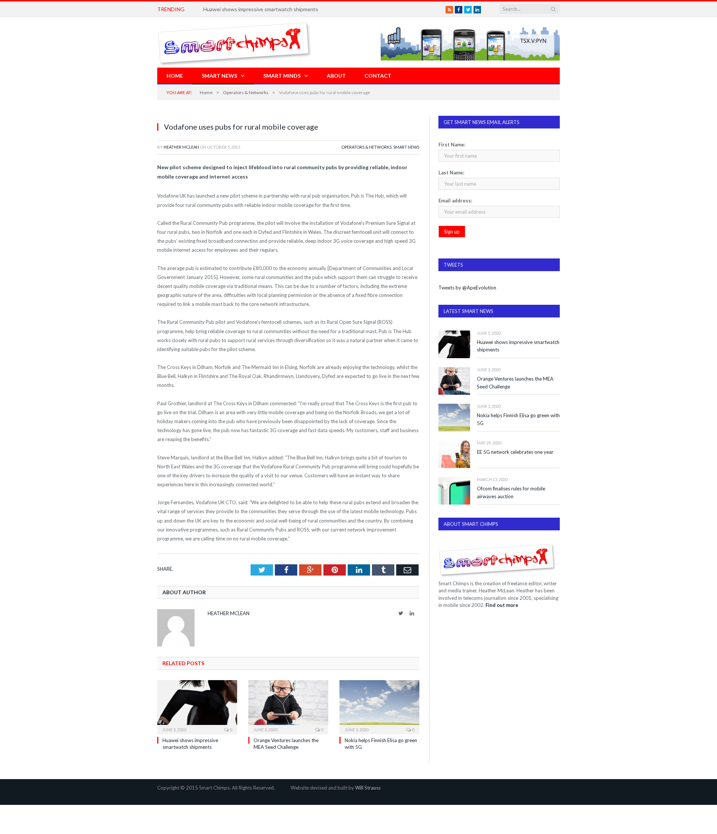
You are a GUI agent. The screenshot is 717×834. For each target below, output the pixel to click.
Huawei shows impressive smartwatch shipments (518, 346)
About (336, 75)
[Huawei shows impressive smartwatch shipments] (197, 706)
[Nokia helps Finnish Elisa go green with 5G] (379, 706)
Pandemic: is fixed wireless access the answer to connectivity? (276, 9)
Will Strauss (368, 788)
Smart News (219, 75)
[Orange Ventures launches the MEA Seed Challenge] (288, 706)
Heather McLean (181, 147)
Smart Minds (282, 75)
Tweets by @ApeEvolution (467, 288)
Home (175, 75)
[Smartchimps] (234, 42)
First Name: (451, 145)
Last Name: (451, 173)
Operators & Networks (366, 147)
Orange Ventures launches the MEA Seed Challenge (515, 383)
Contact (377, 75)
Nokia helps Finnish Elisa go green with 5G (518, 419)
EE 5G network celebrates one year (515, 452)
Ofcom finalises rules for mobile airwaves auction (511, 492)
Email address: (455, 201)
